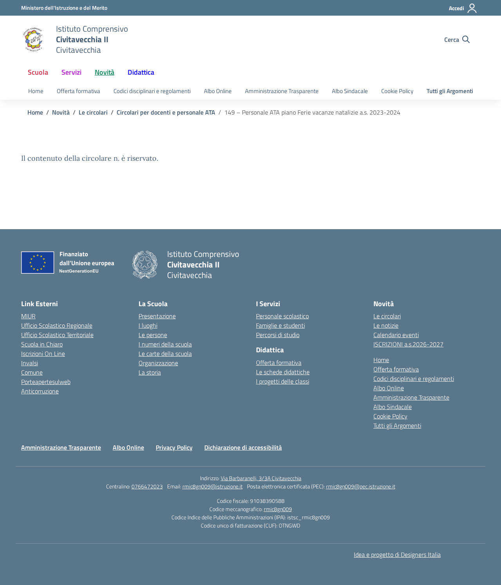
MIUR (28, 316)
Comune (32, 372)
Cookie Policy (397, 90)
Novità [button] (104, 72)
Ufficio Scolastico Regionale (56, 325)
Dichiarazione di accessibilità (243, 447)
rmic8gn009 (278, 509)
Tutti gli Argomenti (450, 90)
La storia (150, 372)
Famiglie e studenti (280, 325)
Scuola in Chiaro (42, 344)
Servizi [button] (71, 72)
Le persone (153, 334)
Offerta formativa (78, 90)
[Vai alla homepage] (33, 39)
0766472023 (147, 486)
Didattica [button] (141, 72)
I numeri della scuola (165, 344)
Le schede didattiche (283, 372)
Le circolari (387, 316)
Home (35, 90)
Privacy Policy (174, 447)
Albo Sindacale (350, 90)
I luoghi (148, 325)
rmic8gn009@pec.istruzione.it (360, 486)
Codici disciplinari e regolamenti (152, 90)
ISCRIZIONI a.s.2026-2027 (408, 344)
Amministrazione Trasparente (282, 90)
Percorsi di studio (277, 334)
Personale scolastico (282, 316)
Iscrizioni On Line (43, 353)
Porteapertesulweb (45, 381)
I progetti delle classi (282, 381)
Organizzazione (158, 363)
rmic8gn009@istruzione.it (212, 486)
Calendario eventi (396, 334)
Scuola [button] (38, 72)
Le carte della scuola (165, 353)
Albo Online (218, 90)
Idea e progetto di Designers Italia (397, 554)
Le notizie (385, 325)
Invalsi (29, 363)
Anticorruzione (40, 391)
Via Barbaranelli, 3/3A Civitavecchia (261, 478)
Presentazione (157, 316)
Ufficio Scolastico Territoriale (57, 334)
